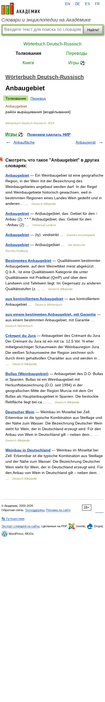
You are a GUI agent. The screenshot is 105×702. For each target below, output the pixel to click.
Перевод (38, 98)
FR (97, 4)
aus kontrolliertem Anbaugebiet (34, 299)
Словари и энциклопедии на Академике (46, 20)
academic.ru (20, 9)
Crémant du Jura (20, 335)
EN (67, 4)
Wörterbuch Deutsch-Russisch (52, 44)
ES (87, 4)
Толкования (28, 53)
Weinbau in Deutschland (28, 450)
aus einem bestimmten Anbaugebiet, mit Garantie (50, 314)
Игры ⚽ (76, 62)
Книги (28, 62)
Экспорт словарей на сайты (20, 526)
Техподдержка (34, 510)
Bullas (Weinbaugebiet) (26, 374)
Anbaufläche (24, 142)
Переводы (76, 53)
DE (77, 4)
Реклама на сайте (58, 510)
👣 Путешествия (12, 518)
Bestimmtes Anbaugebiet (28, 260)
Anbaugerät (86, 142)
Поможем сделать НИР (49, 134)
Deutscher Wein (19, 412)
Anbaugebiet (17, 175)
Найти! (93, 30)
